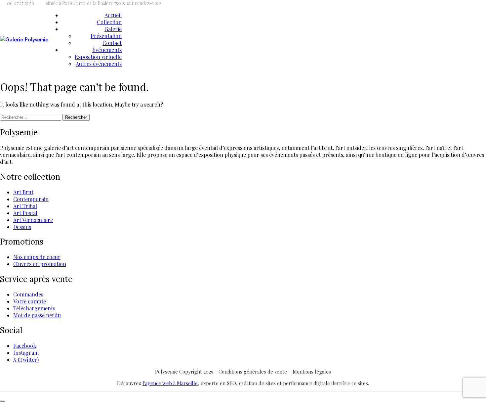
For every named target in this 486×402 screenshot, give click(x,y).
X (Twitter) (26, 359)
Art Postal (25, 212)
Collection (109, 22)
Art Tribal (25, 205)
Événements (107, 49)
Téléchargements (34, 308)
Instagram (26, 352)
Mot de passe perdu (37, 315)
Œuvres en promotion (39, 263)
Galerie (113, 28)
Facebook (24, 345)
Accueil (113, 15)
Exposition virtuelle (98, 56)
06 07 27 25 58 (20, 3)
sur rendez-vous (144, 3)
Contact (112, 42)
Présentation (106, 35)
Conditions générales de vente (253, 371)
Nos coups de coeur (37, 256)
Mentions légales (312, 371)
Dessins (22, 226)
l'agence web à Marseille (170, 383)
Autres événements (99, 63)
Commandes (28, 294)
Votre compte (29, 301)
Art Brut (23, 192)
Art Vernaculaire (33, 219)
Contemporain (31, 199)
